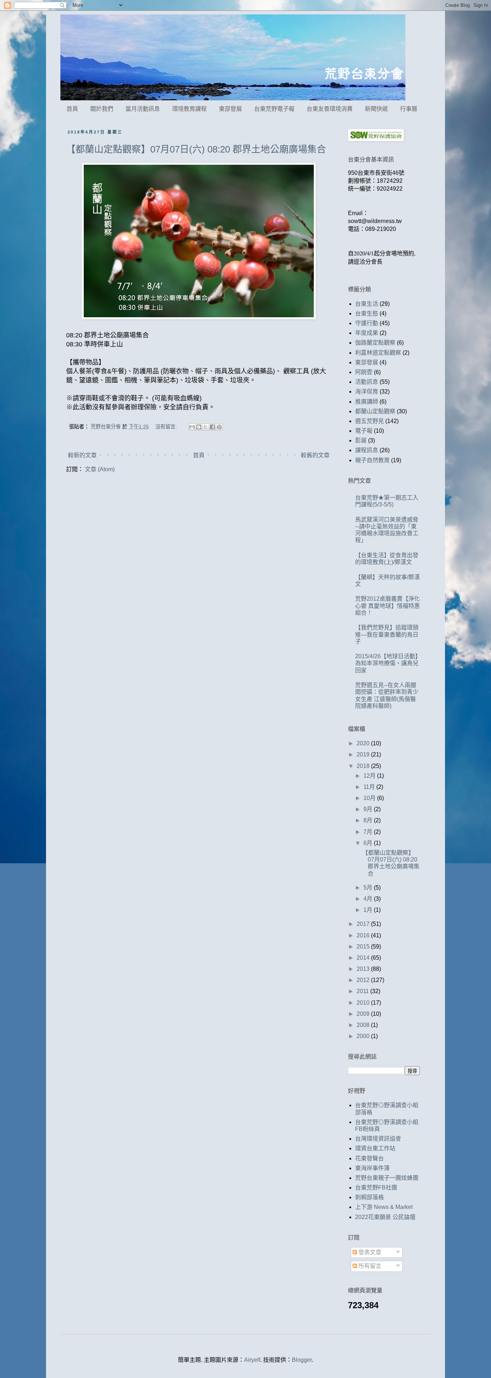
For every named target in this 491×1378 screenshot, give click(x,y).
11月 (369, 787)
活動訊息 (366, 382)
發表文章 (369, 1252)
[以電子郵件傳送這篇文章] (192, 427)
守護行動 (366, 323)
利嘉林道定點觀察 (378, 353)
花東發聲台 (369, 1158)
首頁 (72, 109)
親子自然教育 (372, 460)
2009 (364, 1014)
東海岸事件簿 (372, 1168)
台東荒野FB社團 (376, 1187)
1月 (368, 910)
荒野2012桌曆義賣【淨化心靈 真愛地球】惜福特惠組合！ (387, 605)
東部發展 (230, 109)
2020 (364, 743)
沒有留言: (166, 426)
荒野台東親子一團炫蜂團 (386, 1178)
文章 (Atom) (100, 469)
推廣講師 (366, 402)
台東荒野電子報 (274, 109)
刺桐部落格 (369, 1197)
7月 (368, 832)
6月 (368, 843)
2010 (364, 1003)
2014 (364, 958)
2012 (364, 980)
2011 (363, 991)
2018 (364, 766)
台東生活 (366, 304)
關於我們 (101, 109)
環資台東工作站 (375, 1148)
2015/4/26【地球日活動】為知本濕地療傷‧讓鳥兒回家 (386, 663)
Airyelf (252, 1360)
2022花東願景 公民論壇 (385, 1217)
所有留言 (369, 1266)
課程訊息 (366, 450)
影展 (361, 440)
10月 (370, 798)
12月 (370, 776)
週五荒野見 (369, 421)
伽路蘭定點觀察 (375, 343)
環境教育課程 (189, 109)
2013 (364, 969)
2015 (364, 946)
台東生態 (366, 313)
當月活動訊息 (142, 109)
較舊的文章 (315, 455)
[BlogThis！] (198, 427)
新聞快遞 (376, 109)
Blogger (302, 1360)
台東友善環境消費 (330, 109)
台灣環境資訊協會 (378, 1139)
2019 (364, 754)
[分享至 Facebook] (212, 427)
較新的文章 (82, 455)
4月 (368, 899)
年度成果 (366, 333)
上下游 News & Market (384, 1207)
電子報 (363, 431)
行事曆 (408, 109)
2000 (364, 1036)
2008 (364, 1025)
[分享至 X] (205, 427)
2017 (364, 924)
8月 (368, 820)
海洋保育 (366, 391)
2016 (364, 935)
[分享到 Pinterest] (219, 427)
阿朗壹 (363, 372)
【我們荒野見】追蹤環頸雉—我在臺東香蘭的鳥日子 (386, 634)
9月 (368, 809)
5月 (368, 887)
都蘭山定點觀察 (375, 411)
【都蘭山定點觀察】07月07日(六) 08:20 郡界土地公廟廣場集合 (196, 149)
